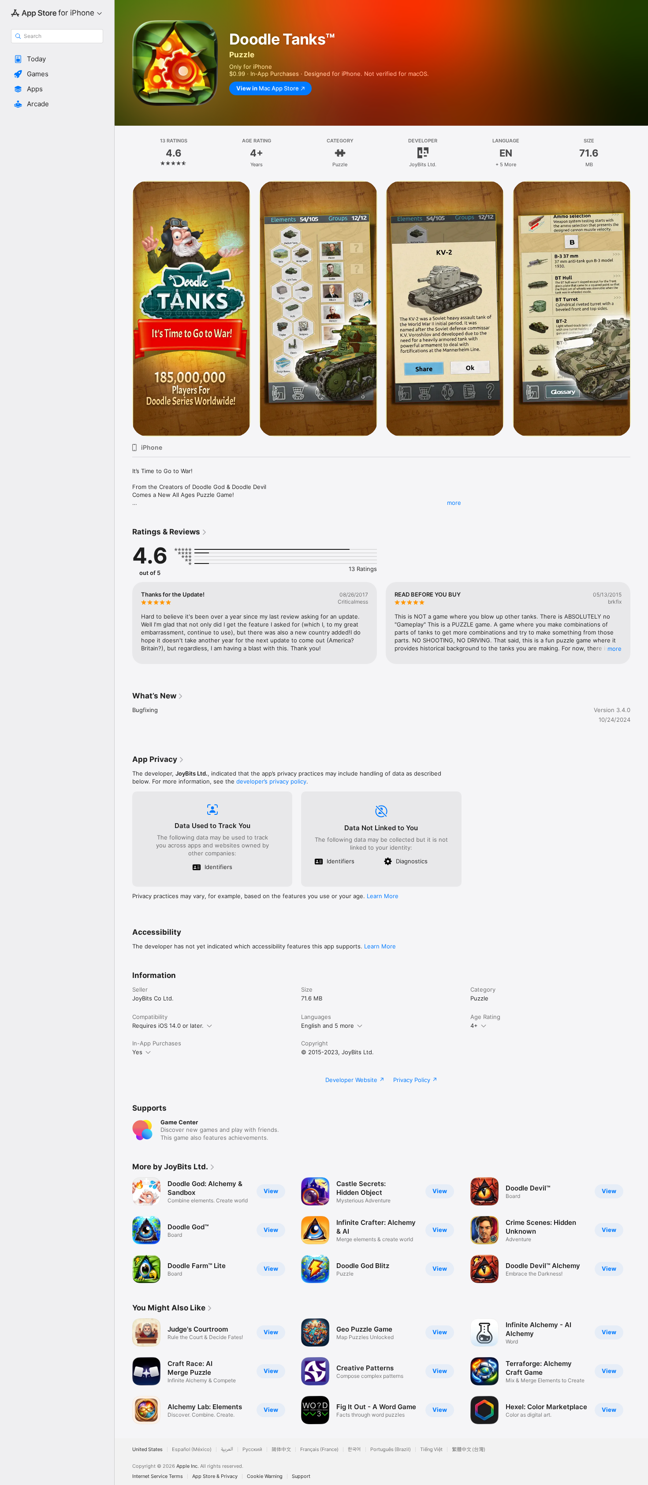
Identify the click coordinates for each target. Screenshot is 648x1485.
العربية (227, 1449)
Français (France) (319, 1449)
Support (301, 1476)
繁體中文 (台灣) (468, 1449)
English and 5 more (327, 1025)
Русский (252, 1449)
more (454, 502)
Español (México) (192, 1449)
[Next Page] (639, 309)
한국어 (354, 1449)
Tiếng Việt (431, 1449)
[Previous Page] (123, 309)
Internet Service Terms (157, 1476)
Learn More (382, 895)
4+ (474, 1025)
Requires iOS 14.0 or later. (168, 1025)
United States (147, 1449)
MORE (614, 648)
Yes (137, 1052)
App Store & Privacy (215, 1476)
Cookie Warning (265, 1476)
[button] (57, 59)
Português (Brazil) (390, 1449)
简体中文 (281, 1449)
